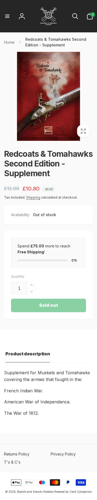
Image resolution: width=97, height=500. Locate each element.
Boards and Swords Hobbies (35, 491)
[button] (7, 16)
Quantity (17, 276)
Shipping (33, 197)
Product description (27, 353)
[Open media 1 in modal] (48, 96)
